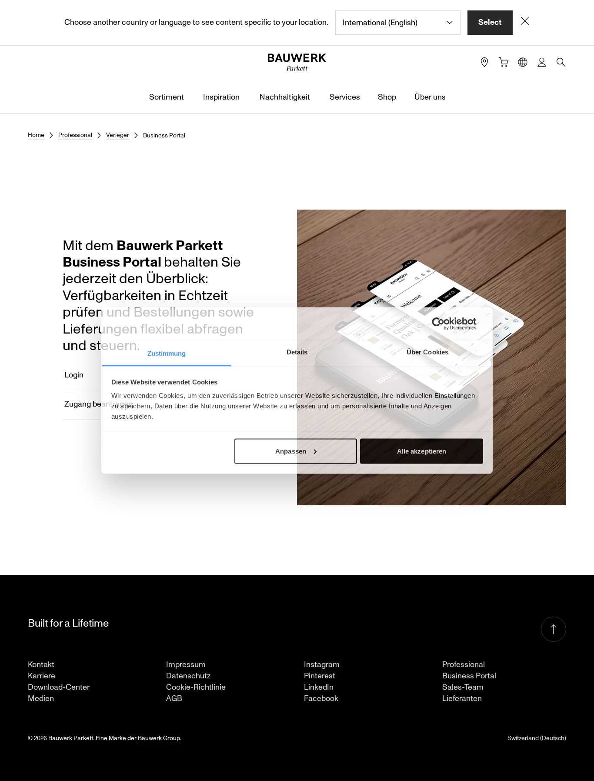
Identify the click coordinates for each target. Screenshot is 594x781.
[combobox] (398, 22)
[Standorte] (484, 62)
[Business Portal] (542, 62)
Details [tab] (297, 352)
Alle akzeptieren (422, 450)
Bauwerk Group (159, 738)
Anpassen (290, 450)
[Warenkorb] (503, 62)
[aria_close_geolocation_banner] (525, 23)
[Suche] (561, 62)
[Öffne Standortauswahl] (522, 62)
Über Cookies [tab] (427, 352)
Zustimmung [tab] (166, 353)
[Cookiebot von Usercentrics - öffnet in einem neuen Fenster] (445, 323)
